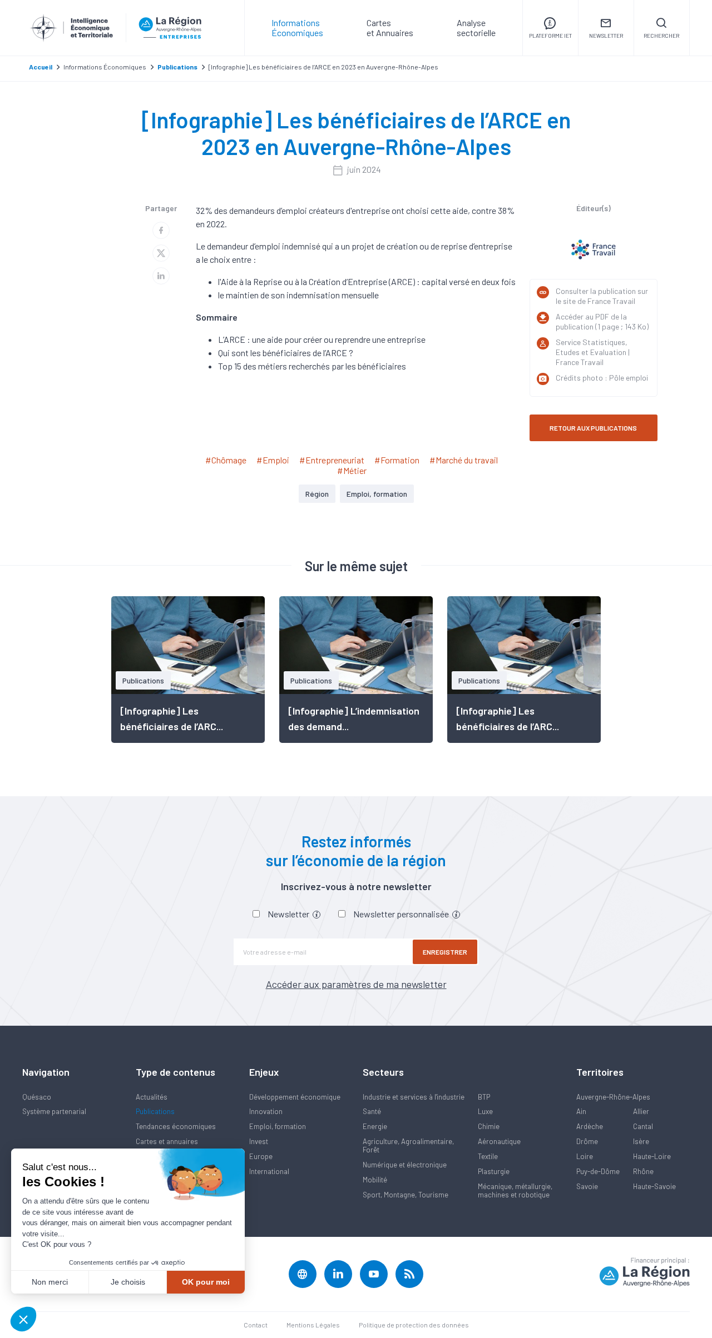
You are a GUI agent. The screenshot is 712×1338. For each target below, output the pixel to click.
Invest (258, 1141)
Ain (581, 1111)
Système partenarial (54, 1111)
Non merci (50, 1281)
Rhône (643, 1171)
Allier (641, 1111)
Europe (261, 1156)
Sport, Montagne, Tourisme (405, 1194)
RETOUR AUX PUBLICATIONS (593, 428)
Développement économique (294, 1096)
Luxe (485, 1111)
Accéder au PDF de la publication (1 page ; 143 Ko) (602, 321)
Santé (372, 1111)
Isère (641, 1141)
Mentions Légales (313, 1325)
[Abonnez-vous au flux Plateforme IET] (409, 1274)
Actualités (151, 1096)
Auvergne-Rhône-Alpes (613, 1096)
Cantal (643, 1126)
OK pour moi (206, 1281)
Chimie (489, 1126)
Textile (488, 1156)
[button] (23, 1319)
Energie (375, 1126)
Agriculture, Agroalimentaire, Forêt (408, 1145)
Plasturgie (494, 1171)
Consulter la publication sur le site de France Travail (602, 296)
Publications (155, 1111)
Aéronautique (499, 1141)
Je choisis (128, 1281)
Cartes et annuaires (167, 1141)
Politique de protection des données (414, 1325)
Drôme (587, 1141)
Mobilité (375, 1179)
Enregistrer (445, 952)
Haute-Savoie (654, 1186)
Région (317, 493)
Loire (584, 1156)
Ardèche (589, 1126)
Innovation (266, 1111)
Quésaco (36, 1096)
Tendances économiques (176, 1126)
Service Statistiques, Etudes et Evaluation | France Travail (593, 352)
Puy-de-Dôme (598, 1171)
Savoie (587, 1186)
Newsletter (289, 913)
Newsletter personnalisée (402, 913)
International (269, 1171)
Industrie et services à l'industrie (413, 1096)
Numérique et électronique (405, 1164)
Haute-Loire (652, 1156)
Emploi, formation (377, 493)
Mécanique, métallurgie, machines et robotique (515, 1190)
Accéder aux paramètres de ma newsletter (356, 984)
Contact (256, 1325)
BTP (484, 1096)
